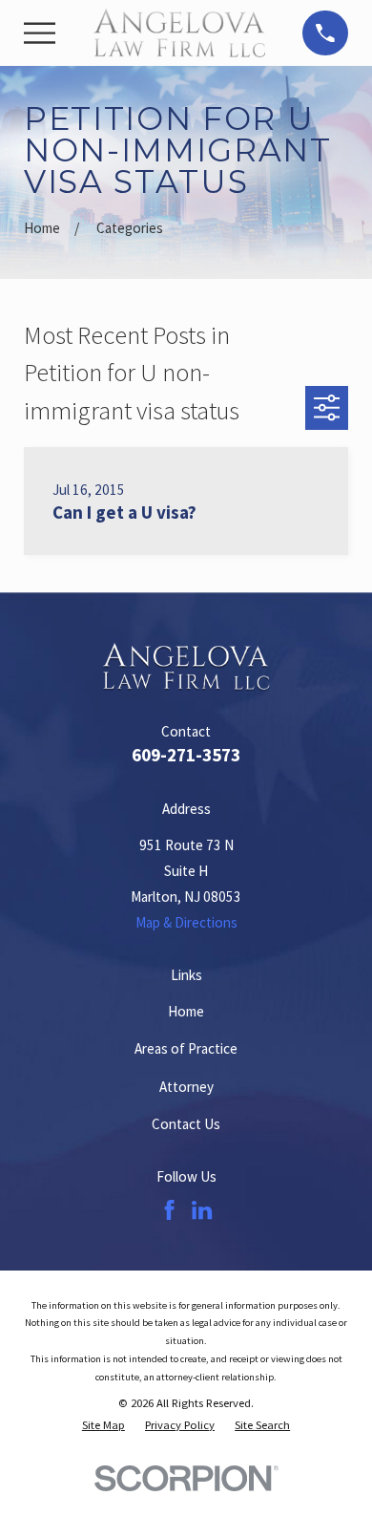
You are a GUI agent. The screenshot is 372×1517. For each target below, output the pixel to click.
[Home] (179, 33)
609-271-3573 (186, 754)
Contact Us (186, 1124)
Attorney (186, 1087)
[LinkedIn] (202, 1210)
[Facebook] (169, 1210)
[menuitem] (103, 1426)
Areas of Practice (186, 1048)
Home (186, 1011)
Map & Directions (186, 922)
